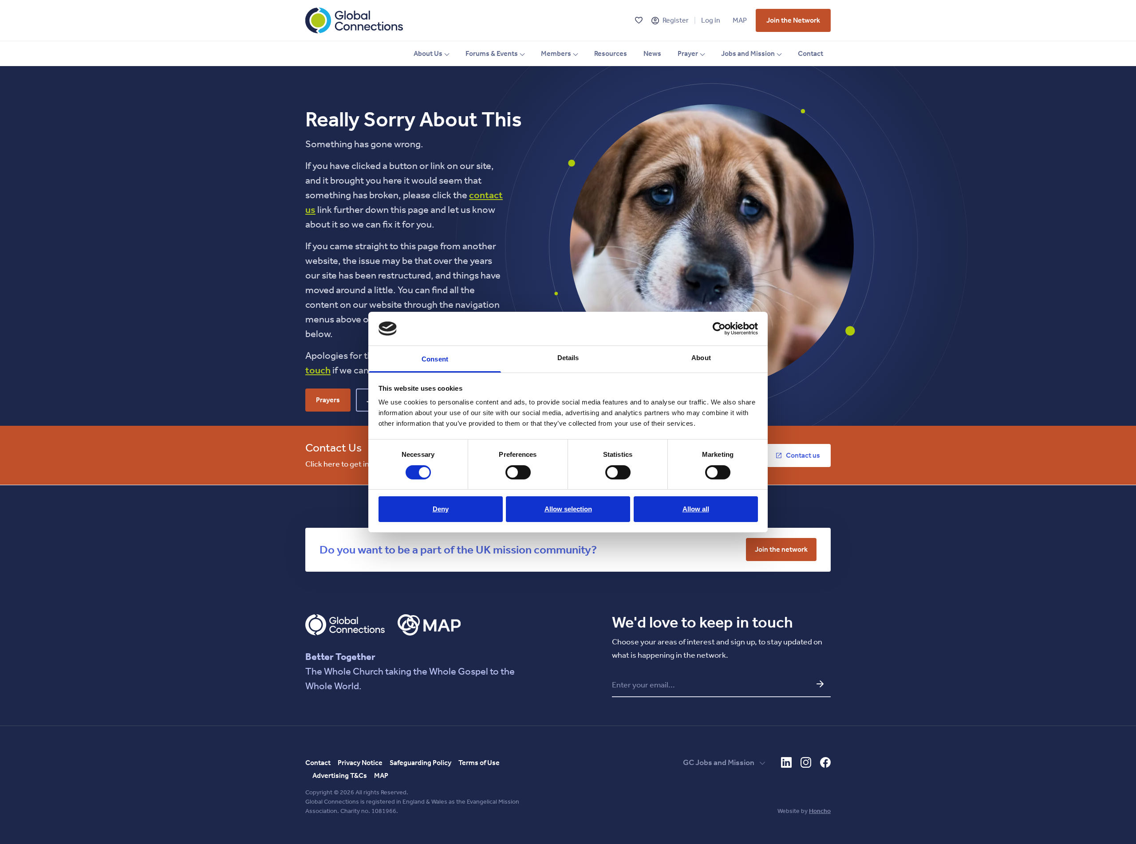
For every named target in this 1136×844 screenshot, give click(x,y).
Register (676, 20)
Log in (710, 20)
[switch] (518, 472)
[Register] (655, 20)
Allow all (695, 509)
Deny (441, 509)
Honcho (820, 811)
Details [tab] (568, 357)
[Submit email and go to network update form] (820, 683)
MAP (740, 20)
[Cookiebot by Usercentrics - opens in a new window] (719, 328)
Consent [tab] (435, 359)
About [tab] (701, 357)
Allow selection (568, 509)
